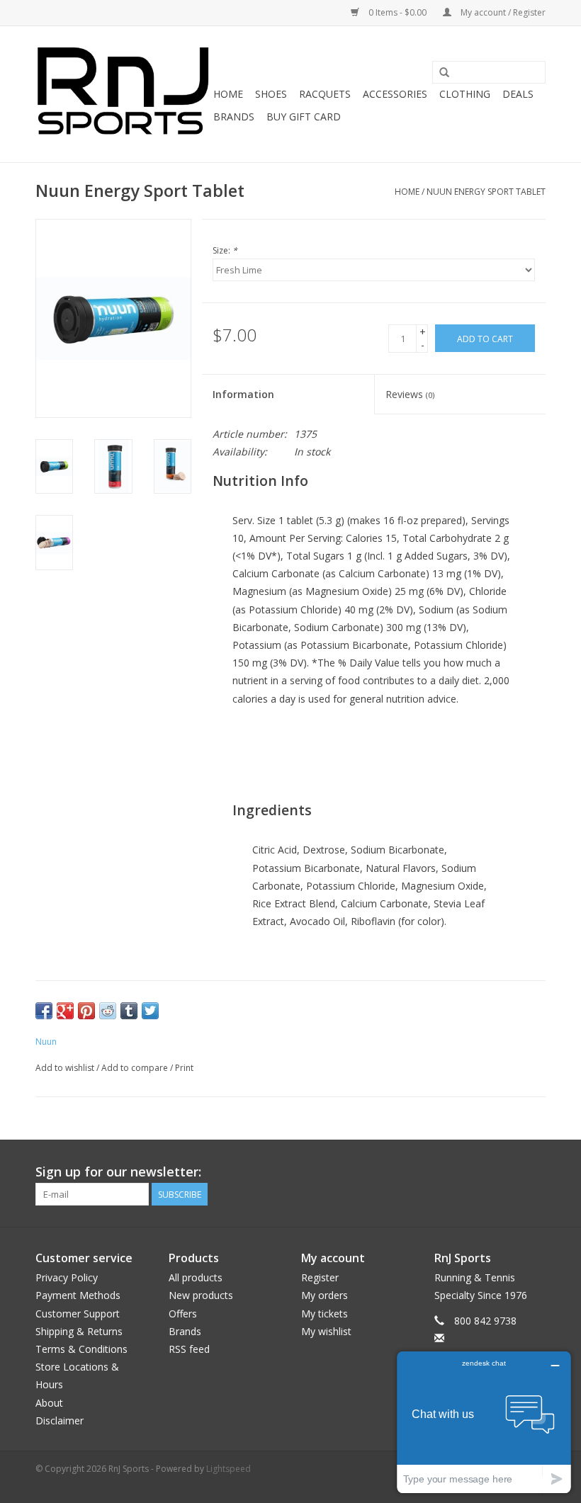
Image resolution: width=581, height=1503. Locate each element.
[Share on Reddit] (107, 1010)
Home (228, 94)
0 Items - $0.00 (397, 12)
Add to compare (135, 1068)
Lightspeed (228, 1469)
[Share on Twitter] (150, 1010)
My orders (324, 1295)
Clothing (464, 94)
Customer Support (77, 1313)
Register (320, 1277)
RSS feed (189, 1349)
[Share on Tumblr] (128, 1010)
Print (184, 1068)
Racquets (325, 94)
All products (195, 1277)
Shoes (271, 94)
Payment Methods (77, 1295)
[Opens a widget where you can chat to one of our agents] (484, 1422)
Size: (225, 250)
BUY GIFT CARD (303, 116)
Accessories (395, 94)
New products (201, 1295)
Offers (183, 1313)
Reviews (409, 394)
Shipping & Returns (79, 1331)
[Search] (444, 73)
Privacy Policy (66, 1277)
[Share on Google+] (65, 1010)
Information (243, 394)
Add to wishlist (64, 1068)
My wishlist (326, 1331)
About (49, 1403)
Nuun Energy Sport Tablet (486, 192)
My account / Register (502, 12)
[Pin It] (86, 1010)
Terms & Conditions (81, 1349)
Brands (233, 116)
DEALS (518, 94)
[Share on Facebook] (43, 1010)
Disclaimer (59, 1420)
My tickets (324, 1313)
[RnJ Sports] (122, 94)
